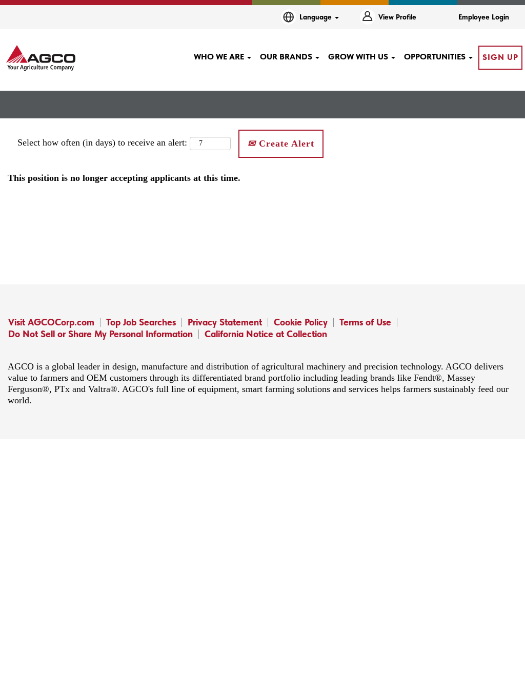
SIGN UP (500, 57)
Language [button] (316, 17)
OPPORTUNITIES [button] (436, 56)
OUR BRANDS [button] (287, 56)
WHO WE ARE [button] (220, 56)
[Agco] (40, 58)
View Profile (397, 17)
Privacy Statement (225, 322)
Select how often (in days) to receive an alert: (102, 142)
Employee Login (483, 17)
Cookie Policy (301, 322)
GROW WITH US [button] (359, 56)
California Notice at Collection (266, 333)
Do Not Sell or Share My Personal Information (100, 333)
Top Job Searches (141, 322)
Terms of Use (365, 322)
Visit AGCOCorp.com (51, 322)
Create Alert (285, 143)
